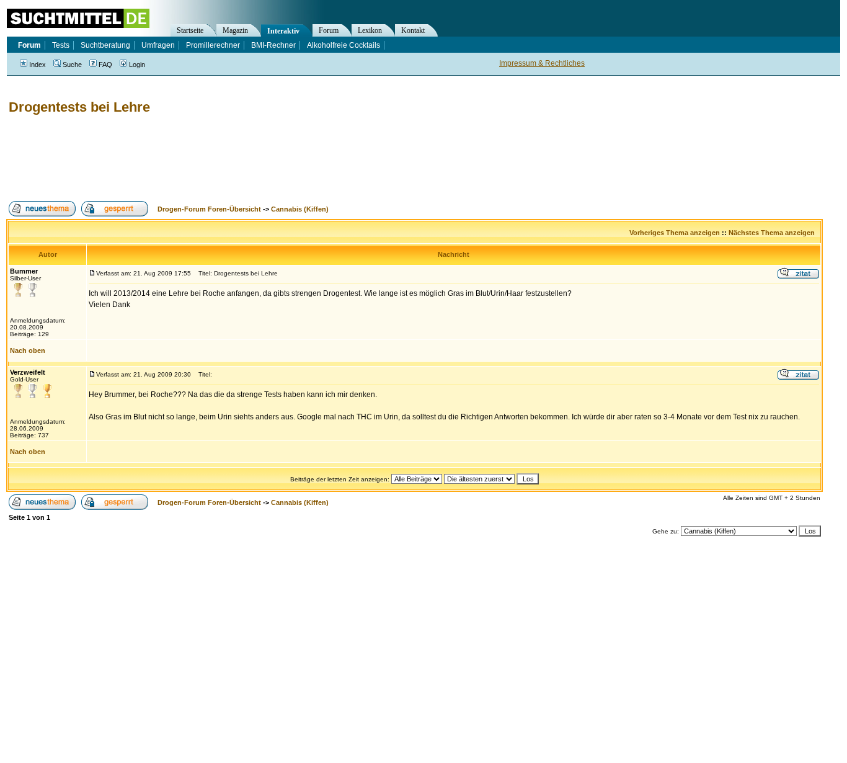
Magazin (235, 30)
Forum (329, 30)
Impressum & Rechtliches (542, 63)
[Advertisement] (232, 158)
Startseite (190, 30)
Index (37, 64)
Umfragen (158, 45)
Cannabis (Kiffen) (300, 209)
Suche (72, 64)
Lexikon (370, 30)
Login (137, 64)
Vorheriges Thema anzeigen (674, 232)
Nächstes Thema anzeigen (772, 232)
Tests (60, 45)
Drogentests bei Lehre (79, 107)
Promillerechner (213, 45)
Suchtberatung (105, 45)
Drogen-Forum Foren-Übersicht (209, 209)
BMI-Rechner (273, 45)
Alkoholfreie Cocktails (343, 45)
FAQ (105, 64)
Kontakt (413, 30)
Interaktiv (283, 31)
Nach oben (27, 350)
